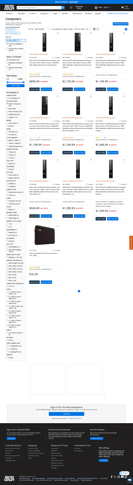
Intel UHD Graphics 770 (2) (15, 250)
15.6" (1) (11, 286)
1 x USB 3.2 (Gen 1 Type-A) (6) (15, 302)
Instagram (118, 477)
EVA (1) (11, 340)
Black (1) (12, 209)
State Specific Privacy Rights (55, 478)
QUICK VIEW (34, 89)
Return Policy (9, 451)
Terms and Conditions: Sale (44, 480)
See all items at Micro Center (16, 49)
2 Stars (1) (12, 155)
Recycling (8, 458)
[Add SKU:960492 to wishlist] (58, 96)
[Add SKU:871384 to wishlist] (58, 33)
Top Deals (21, 13)
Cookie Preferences (86, 480)
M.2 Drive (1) (13, 235)
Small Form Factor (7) (16, 192)
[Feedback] (131, 242)
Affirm (30, 458)
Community (54, 448)
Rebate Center (55, 453)
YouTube (122, 477)
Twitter (115, 477)
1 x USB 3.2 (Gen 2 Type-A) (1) (15, 321)
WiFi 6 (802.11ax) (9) (16, 266)
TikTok (125, 477)
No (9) (11, 358)
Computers (44, 13)
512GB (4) (12, 186)
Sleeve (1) (12, 164)
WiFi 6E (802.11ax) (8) (16, 263)
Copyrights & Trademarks (61, 480)
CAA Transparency (70, 478)
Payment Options (33, 456)
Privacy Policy (103, 478)
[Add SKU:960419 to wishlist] (124, 159)
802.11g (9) (12, 275)
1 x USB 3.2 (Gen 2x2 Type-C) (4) (16, 307)
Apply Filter (16, 86)
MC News (88, 13)
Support (98, 13)
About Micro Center (24, 478)
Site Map (54, 468)
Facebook (111, 477)
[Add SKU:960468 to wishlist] (91, 159)
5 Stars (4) (12, 152)
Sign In (66, 414)
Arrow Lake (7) (14, 175)
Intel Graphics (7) (14, 247)
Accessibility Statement (38, 478)
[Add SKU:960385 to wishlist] (91, 33)
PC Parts (33, 13)
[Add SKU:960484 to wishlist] (91, 96)
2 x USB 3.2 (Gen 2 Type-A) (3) (15, 312)
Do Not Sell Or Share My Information (87, 478)
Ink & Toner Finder (57, 456)
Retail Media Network (58, 465)
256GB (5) (12, 184)
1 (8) (10, 224)
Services (65, 13)
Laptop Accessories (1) (15, 68)
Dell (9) (11, 126)
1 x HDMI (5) (13, 349)
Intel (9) (11, 169)
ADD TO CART (46, 89)
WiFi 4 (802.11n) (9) (15, 272)
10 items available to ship (16, 45)
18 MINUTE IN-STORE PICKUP (117, 13)
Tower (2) (12, 195)
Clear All (8, 37)
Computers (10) (14, 60)
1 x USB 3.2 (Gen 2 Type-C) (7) (15, 293)
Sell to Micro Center (57, 460)
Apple (55, 13)
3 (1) (10, 227)
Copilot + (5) (13, 117)
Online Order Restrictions (36, 453)
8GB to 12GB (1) (14, 140)
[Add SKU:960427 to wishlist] (124, 96)
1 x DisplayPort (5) (15, 346)
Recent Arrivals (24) (15, 112)
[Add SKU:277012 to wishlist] (58, 226)
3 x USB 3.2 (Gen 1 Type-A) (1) (15, 326)
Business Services (57, 463)
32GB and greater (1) (16, 146)
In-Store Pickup (33, 448)
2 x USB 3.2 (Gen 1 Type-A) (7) (15, 297)
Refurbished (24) (14, 114)
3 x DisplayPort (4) (15, 352)
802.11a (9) (12, 280)
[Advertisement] (47, 378)
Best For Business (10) (15, 105)
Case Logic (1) (13, 123)
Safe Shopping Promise (12, 456)
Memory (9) (13, 232)
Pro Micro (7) (13, 132)
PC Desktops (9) (14, 98)
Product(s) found (120, 24)
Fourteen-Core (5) (15, 201)
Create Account (75, 418)
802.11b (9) (12, 278)
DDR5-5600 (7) (14, 215)
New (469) (12, 109)
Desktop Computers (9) (15, 64)
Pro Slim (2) (13, 135)
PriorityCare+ (77, 13)
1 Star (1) (12, 158)
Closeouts (77, 448)
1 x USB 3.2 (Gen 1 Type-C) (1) (15, 316)
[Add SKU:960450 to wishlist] (58, 159)
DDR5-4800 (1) (14, 218)
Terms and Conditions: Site (26, 480)
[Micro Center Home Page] (9, 7)
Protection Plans (10, 460)
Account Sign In (74, 480)
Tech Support (78, 451)
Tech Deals (73, 2)
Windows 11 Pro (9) (15, 257)
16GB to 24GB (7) (15, 143)
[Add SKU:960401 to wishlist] (124, 33)
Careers (53, 458)
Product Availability (34, 451)
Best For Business (13, 33)
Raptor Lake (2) (14, 178)
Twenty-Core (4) (14, 204)
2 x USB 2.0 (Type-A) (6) (16, 333)
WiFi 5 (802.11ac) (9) (15, 269)
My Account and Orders (12, 448)
